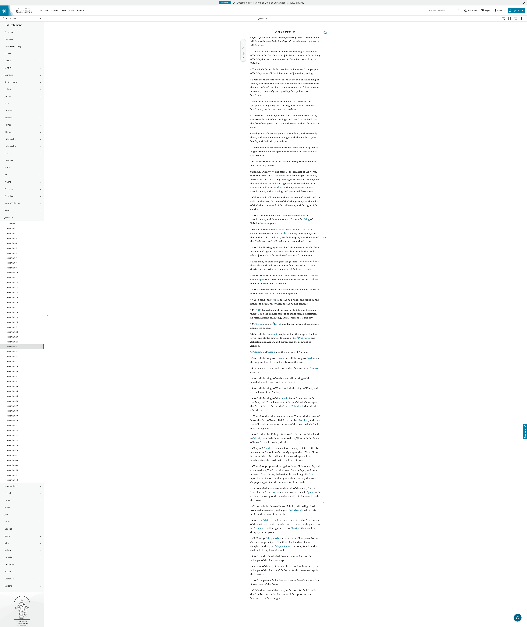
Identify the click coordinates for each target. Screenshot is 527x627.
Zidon (311, 358)
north (284, 398)
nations (314, 279)
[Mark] (243, 48)
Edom (257, 352)
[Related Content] (515, 18)
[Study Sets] (503, 18)
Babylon (311, 175)
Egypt (277, 324)
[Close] (243, 42)
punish (283, 233)
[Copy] (243, 54)
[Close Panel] (40, 18)
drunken (303, 420)
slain (266, 520)
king (307, 219)
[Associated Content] (325, 32)
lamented (260, 528)
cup (259, 279)
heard (259, 165)
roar (312, 474)
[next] (523, 316)
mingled (272, 334)
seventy (265, 223)
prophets (256, 105)
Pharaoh (259, 324)
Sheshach (298, 406)
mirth (307, 197)
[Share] (243, 58)
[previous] (48, 316)
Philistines (304, 338)
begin (268, 448)
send (271, 172)
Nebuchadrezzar (283, 175)
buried (296, 528)
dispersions (282, 546)
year (278, 79)
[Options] (521, 18)
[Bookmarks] (509, 18)
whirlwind (296, 510)
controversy (272, 492)
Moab (271, 352)
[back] (3, 18)
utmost (315, 368)
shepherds (273, 538)
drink (257, 438)
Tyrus (280, 358)
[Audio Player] (518, 618)
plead (311, 492)
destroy (281, 187)
